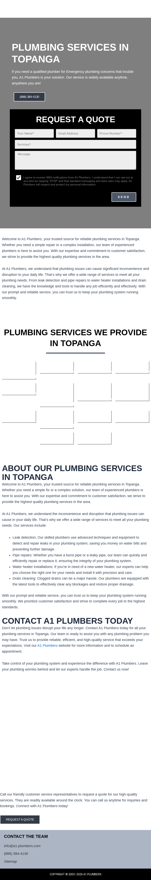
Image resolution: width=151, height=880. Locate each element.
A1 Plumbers (47, 645)
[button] (135, 7)
